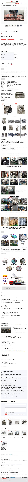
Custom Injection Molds (3, 455)
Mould (13, 5)
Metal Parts (22, 455)
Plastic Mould (16, 5)
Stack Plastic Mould (10, 465)
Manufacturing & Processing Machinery (7, 5)
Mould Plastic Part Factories (14, 470)
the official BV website (17, 324)
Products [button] (7, 3)
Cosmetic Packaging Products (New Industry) (19, 455)
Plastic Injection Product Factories (5, 470)
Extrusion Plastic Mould (4, 465)
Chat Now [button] (21, 39)
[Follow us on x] (23, 477)
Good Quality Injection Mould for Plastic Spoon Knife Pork (3, 427)
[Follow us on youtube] (25, 477)
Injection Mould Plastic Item (21, 470)
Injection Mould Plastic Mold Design (14, 472)
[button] (1, 1)
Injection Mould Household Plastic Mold (5, 474)
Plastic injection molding (15, 350)
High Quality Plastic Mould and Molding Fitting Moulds (24, 438)
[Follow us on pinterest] (26, 477)
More (1, 475)
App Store (2, 477)
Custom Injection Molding (10, 455)
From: (4, 404)
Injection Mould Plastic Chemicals (5, 472)
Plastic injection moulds (9, 350)
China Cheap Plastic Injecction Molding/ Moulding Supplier (3, 448)
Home (1, 5)
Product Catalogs (11, 454)
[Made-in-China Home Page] (14, 1)
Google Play (7, 477)
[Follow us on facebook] (22, 477)
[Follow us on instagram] (24, 477)
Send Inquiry (7, 39)
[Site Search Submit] (17, 3)
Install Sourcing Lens (4, 478)
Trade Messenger (12, 477)
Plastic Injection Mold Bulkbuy (22, 474)
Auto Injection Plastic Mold (15, 474)
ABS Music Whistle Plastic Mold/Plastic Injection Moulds (10, 438)
